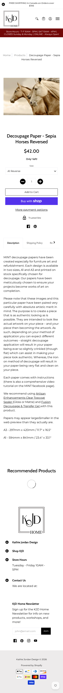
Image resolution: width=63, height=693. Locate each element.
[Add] (40, 181)
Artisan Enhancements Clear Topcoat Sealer (25, 398)
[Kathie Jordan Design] (11, 18)
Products (19, 55)
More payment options (31, 209)
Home (6, 55)
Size (32, 166)
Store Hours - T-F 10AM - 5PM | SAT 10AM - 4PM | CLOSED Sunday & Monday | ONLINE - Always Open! (31, 32)
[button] (3, 4)
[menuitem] (37, 18)
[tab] (13, 243)
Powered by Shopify (31, 665)
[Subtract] (23, 181)
